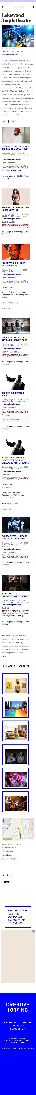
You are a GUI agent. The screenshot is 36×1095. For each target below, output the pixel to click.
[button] (33, 931)
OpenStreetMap (25, 840)
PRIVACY (14, 1042)
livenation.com (8, 855)
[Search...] (33, 7)
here (3, 649)
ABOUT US (23, 1038)
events (4, 656)
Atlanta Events (15, 666)
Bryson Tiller (15, 170)
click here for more (9, 303)
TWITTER (27, 1023)
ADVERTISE (13, 1038)
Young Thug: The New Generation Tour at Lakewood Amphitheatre (15, 460)
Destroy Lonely (16, 616)
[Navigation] (2, 7)
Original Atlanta (18, 7)
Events (5, 121)
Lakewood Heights (9, 859)
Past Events (13, 121)
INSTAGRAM (18, 1026)
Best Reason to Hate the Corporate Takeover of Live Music (18, 917)
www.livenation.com (10, 54)
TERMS (22, 1042)
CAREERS (28, 1040)
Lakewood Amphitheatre (11, 159)
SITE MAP (18, 1040)
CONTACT (7, 1040)
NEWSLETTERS (18, 1029)
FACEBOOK (10, 1023)
